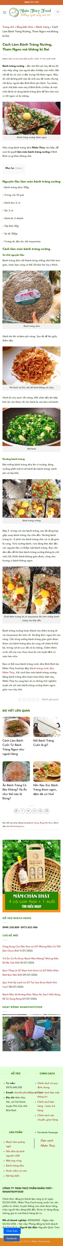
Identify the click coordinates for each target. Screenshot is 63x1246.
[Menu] (5, 12)
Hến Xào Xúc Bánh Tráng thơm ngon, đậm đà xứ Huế (45, 790)
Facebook (12, 1238)
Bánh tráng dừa (15, 1166)
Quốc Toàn (33, 59)
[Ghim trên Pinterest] (40, 811)
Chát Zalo (12, 1231)
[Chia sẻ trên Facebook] (22, 811)
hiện (19, 168)
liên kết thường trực (15, 826)
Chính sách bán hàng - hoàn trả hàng (46, 1106)
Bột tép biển (12, 1176)
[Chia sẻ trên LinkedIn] (46, 811)
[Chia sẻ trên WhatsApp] (16, 811)
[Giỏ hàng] (57, 12)
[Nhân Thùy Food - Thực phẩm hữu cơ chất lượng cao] (30, 12)
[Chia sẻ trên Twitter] (28, 811)
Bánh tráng (42, 27)
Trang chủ (8, 27)
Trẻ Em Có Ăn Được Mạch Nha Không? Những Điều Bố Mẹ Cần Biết (31, 960)
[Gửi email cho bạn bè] (34, 811)
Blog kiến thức (25, 27)
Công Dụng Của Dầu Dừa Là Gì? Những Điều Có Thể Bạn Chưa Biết (31, 948)
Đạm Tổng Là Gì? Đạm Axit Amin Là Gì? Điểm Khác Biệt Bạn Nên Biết (31, 972)
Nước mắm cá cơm (16, 1171)
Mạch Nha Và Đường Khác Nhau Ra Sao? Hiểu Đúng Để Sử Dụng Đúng (31, 996)
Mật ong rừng (14, 1161)
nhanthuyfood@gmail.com (28, 1092)
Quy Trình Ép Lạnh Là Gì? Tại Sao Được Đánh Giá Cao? (30, 984)
